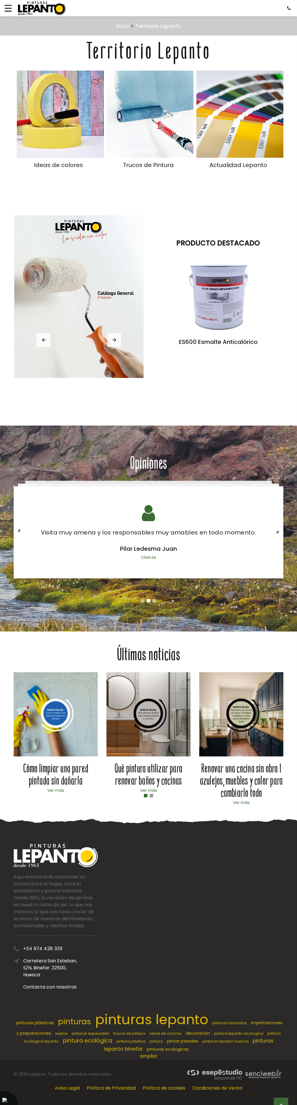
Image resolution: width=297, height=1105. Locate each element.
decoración (198, 1033)
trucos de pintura (129, 1033)
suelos (61, 1033)
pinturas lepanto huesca (225, 1041)
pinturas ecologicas (168, 1049)
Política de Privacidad (111, 1088)
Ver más (55, 790)
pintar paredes (182, 1041)
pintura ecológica (87, 1041)
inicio (122, 26)
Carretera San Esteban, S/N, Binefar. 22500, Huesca (50, 967)
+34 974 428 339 (42, 948)
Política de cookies (164, 1088)
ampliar (148, 1056)
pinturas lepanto (151, 1019)
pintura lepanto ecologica (238, 1033)
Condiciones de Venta (217, 1088)
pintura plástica (131, 1041)
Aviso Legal (67, 1088)
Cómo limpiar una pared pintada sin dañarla (55, 774)
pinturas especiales (90, 1033)
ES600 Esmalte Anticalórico (218, 342)
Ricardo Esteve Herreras (148, 549)
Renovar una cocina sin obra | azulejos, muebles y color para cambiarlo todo (241, 780)
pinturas (74, 1021)
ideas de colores (165, 1033)
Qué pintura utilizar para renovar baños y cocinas (148, 774)
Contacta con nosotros (50, 987)
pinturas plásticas (35, 1023)
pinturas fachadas (229, 1022)
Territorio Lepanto (158, 26)
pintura (156, 1041)
